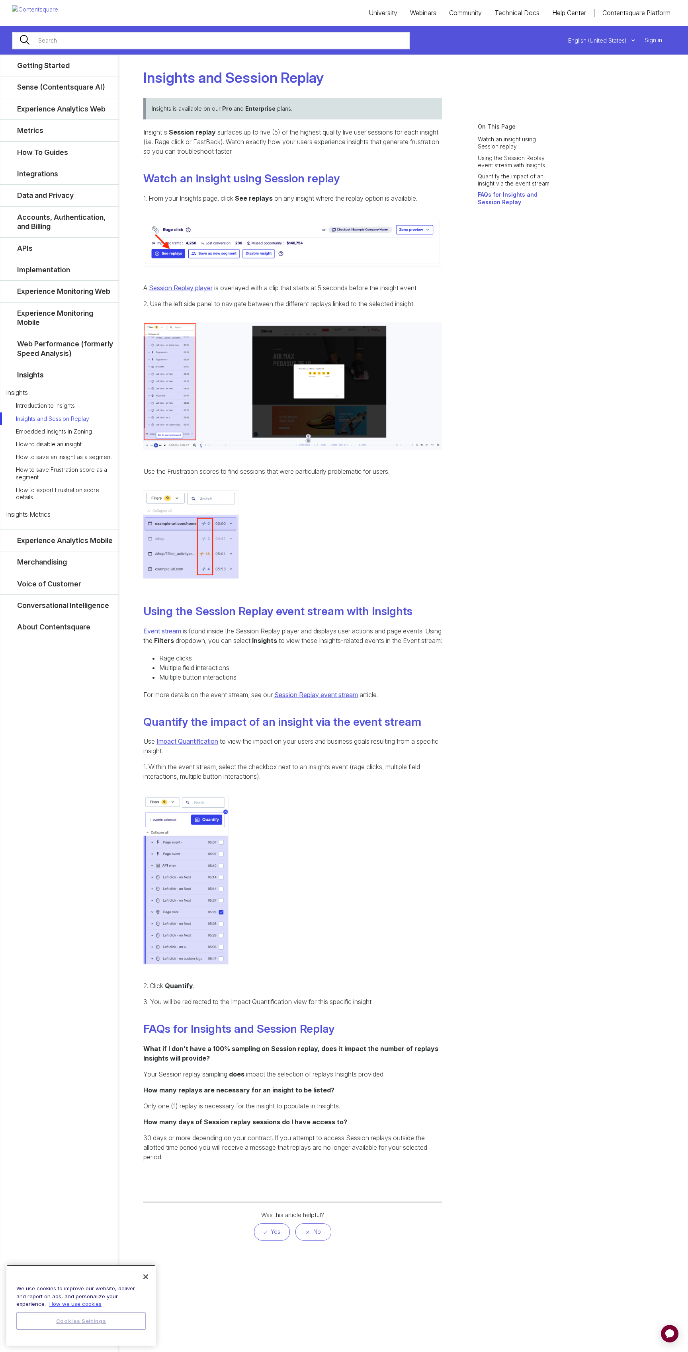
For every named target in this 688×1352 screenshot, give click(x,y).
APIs (25, 248)
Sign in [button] (653, 40)
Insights (30, 375)
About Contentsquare (53, 627)
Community (465, 13)
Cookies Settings (81, 1321)
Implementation (43, 270)
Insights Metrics (28, 514)
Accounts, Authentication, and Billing (61, 222)
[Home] (35, 9)
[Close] (145, 1277)
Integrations (37, 174)
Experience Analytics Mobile (65, 540)
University (383, 13)
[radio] (272, 1232)
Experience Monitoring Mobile (55, 317)
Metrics (30, 130)
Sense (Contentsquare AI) (61, 87)
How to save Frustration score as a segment (61, 473)
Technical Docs (516, 13)
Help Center (569, 13)
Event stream (162, 631)
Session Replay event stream (316, 695)
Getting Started (43, 65)
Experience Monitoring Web (63, 291)
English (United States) (598, 40)
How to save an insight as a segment (64, 456)
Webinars (423, 13)
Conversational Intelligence (63, 605)
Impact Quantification (187, 741)
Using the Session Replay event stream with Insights (511, 161)
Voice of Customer (49, 584)
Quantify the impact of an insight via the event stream (513, 180)
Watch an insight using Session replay (507, 143)
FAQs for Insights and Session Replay (508, 198)
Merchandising (42, 562)
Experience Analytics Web (61, 109)
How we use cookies (75, 1304)
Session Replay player (181, 288)
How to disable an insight (49, 444)
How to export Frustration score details (57, 493)
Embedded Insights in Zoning (54, 431)
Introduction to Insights (45, 405)
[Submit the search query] (24, 40)
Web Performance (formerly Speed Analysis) (65, 348)
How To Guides (42, 152)
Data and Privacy (45, 195)
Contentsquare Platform (636, 13)
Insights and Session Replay (52, 418)
